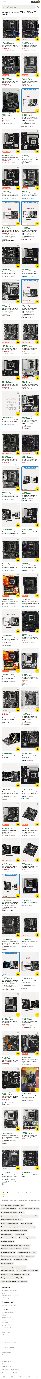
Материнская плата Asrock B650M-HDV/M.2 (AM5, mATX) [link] (29, 308)
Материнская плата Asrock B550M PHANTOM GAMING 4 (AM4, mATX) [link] (10, 1175)
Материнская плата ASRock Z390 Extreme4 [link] (10, 119)
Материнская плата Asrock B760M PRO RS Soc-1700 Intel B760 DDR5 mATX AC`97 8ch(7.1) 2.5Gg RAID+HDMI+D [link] (30, 678)
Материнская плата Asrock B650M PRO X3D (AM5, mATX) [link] (29, 496)
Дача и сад (5, 1337)
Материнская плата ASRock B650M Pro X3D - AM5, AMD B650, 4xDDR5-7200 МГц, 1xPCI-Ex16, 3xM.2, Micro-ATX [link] (10, 194)
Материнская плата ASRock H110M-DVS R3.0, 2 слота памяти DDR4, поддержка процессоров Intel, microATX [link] (10, 1060)
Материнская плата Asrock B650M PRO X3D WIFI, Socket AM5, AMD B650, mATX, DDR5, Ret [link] (30, 158)
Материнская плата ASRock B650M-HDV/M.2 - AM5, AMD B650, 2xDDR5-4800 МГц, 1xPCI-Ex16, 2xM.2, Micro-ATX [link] (30, 194)
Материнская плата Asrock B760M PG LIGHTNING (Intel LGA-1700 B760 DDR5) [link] (10, 942)
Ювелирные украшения (8, 1355)
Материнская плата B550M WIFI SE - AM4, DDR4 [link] (10, 831)
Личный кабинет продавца (9, 1290)
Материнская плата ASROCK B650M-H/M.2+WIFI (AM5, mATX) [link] (10, 420)
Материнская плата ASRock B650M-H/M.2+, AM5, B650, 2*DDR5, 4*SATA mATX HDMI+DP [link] (29, 717)
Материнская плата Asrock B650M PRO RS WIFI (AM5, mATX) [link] (29, 230)
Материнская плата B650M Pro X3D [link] (29, 532)
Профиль (37, 1376)
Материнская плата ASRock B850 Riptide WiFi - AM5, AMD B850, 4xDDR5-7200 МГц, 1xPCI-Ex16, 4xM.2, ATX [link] (30, 638)
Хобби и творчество (7, 1335)
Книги (3, 1340)
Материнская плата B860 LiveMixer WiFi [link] (9, 1022)
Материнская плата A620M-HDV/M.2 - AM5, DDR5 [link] (30, 831)
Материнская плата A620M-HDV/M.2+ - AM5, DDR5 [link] (30, 867)
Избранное (20, 1376)
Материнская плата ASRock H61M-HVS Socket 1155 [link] (29, 1096)
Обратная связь (6, 1361)
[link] (12, 1205)
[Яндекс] (14, 1372)
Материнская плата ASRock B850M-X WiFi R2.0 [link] (29, 1022)
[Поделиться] (38, 7)
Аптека (4, 1330)
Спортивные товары (7, 1345)
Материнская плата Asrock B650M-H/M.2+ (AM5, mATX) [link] (10, 230)
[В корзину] (18, 39)
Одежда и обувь (6, 1325)
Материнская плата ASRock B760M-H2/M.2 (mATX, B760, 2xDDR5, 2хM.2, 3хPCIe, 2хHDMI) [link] (10, 792)
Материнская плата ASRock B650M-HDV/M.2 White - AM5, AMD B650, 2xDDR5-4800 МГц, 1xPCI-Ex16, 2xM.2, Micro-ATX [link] (30, 384)
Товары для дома (6, 1327)
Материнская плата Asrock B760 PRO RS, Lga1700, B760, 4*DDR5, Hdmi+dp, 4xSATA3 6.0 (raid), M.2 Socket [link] (10, 1136)
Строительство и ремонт (9, 1350)
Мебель (4, 1315)
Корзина (29, 1376)
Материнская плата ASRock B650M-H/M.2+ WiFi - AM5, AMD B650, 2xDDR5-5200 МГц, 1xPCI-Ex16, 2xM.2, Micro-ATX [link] (10, 460)
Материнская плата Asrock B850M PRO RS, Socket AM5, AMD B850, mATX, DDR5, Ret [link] (30, 792)
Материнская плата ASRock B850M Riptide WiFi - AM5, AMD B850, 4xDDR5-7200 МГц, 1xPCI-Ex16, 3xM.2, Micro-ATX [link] (29, 460)
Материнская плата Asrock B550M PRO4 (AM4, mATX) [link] (10, 981)
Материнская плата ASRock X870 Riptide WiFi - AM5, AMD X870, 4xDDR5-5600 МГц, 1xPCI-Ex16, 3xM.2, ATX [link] (30, 602)
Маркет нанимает (7, 1364)
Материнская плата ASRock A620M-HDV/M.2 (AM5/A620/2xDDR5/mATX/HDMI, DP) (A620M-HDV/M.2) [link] (30, 981)
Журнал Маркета (6, 1366)
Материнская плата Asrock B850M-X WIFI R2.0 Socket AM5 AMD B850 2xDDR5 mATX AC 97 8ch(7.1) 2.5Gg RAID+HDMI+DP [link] (10, 1097)
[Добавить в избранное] (18, 19)
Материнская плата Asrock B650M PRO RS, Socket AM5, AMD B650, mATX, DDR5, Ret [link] (10, 308)
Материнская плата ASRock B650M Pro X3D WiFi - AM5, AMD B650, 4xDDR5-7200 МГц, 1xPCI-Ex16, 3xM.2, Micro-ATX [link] (10, 158)
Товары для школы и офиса (9, 1342)
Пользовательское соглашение (10, 1359)
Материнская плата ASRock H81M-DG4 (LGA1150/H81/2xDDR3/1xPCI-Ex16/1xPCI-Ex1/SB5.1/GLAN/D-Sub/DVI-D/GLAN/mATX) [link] (10, 756)
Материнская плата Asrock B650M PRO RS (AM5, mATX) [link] (30, 118)
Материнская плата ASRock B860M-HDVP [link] (29, 756)
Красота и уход (6, 1332)
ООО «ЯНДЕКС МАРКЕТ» (13, 1370)
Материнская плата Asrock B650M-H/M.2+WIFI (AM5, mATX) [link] (10, 903)
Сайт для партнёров (7, 1298)
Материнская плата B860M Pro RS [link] (29, 903)
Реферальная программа (9, 1305)
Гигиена (4, 1320)
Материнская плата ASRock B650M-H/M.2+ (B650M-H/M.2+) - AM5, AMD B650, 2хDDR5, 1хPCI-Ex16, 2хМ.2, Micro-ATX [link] (10, 349)
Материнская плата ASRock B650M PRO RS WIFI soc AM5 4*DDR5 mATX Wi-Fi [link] (10, 638)
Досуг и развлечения (8, 1312)
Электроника (5, 1322)
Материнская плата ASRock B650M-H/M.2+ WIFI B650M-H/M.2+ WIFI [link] (10, 532)
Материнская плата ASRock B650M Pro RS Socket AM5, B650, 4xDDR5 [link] (29, 421)
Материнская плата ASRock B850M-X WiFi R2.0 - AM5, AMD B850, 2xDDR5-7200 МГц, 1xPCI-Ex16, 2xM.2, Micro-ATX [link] (10, 867)
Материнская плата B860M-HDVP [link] (30, 942)
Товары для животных (8, 1347)
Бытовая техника (6, 1317)
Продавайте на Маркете (9, 1293)
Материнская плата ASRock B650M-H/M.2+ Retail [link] (10, 718)
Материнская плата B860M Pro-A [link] (29, 1175)
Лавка (12, 1376)
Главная (4, 1376)
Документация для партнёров (10, 1295)
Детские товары (6, 1352)
